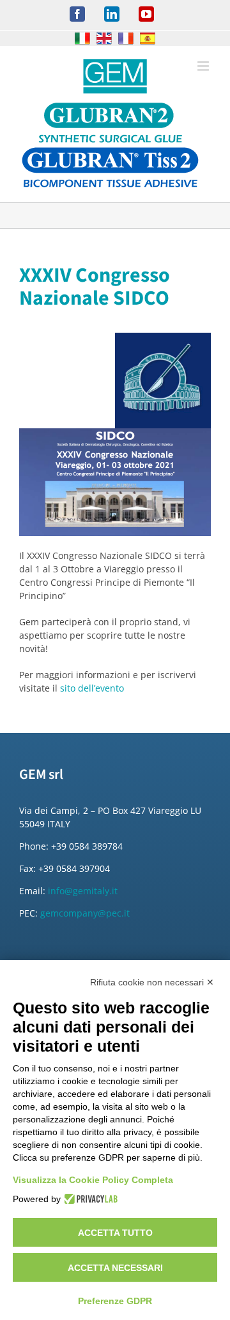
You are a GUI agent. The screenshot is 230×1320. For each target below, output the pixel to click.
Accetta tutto (115, 1233)
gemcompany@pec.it (85, 913)
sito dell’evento (92, 688)
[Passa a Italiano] (82, 38)
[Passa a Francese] (126, 38)
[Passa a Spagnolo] (147, 38)
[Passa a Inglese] (104, 38)
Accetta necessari (115, 1268)
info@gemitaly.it (83, 891)
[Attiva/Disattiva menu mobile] (204, 66)
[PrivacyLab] (89, 1199)
